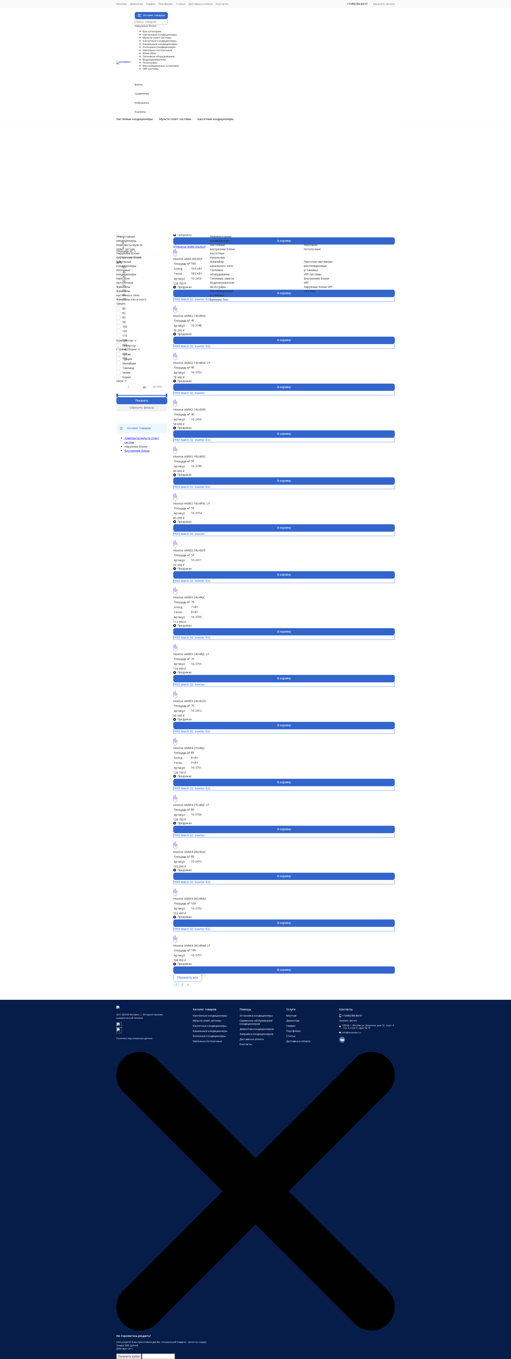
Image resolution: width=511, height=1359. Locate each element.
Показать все (187, 977)
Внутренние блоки (144, 154)
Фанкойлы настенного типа (151, 179)
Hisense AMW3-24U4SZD (189, 701)
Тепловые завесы (144, 196)
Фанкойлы (148, 175)
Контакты (222, 4)
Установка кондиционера (256, 1015)
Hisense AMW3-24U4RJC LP (191, 654)
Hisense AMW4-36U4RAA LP (191, 945)
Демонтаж (136, 4)
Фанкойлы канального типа (151, 187)
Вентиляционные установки (185, 208)
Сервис (150, 4)
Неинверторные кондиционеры (153, 137)
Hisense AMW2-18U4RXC (189, 456)
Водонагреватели (164, 200)
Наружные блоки (143, 150)
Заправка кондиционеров (256, 1034)
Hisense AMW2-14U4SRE (189, 409)
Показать (141, 400)
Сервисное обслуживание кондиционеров (256, 1022)
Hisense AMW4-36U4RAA (189, 898)
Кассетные (217, 253)
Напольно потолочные (174, 171)
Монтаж (121, 4)
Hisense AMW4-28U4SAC (189, 852)
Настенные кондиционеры (134, 119)
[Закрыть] (255, 1329)
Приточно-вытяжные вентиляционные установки (166, 217)
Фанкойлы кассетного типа (150, 183)
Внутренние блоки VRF (147, 225)
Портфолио (165, 4)
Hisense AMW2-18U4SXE (189, 550)
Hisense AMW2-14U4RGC (189, 316)
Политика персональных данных (134, 1038)
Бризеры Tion (141, 213)
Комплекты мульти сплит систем (154, 145)
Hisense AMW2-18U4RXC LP (191, 503)
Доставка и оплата (200, 4)
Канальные (217, 257)
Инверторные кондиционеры (152, 133)
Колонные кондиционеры (179, 166)
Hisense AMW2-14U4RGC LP (191, 363)
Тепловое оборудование (178, 192)
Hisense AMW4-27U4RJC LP (191, 805)
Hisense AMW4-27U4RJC (189, 748)
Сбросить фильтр (142, 407)
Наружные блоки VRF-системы (153, 229)
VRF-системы (154, 221)
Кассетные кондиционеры (215, 119)
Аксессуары (151, 204)
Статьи (180, 4)
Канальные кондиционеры (181, 162)
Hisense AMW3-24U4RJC (189, 597)
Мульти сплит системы (175, 119)
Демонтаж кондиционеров (257, 1029)
